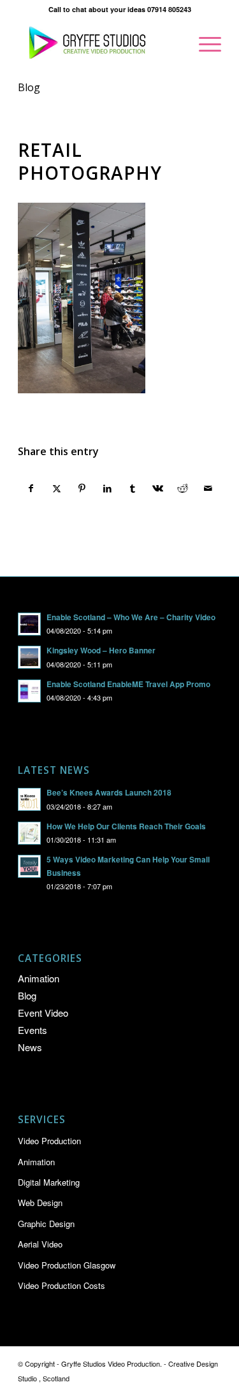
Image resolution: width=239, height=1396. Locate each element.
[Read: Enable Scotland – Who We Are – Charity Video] (29, 624)
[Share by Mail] (208, 488)
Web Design (40, 1202)
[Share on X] (57, 488)
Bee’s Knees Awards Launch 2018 (109, 792)
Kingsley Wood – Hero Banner (101, 650)
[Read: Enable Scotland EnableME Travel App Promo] (29, 691)
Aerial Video (40, 1244)
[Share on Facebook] (31, 488)
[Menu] (203, 43)
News (30, 1047)
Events (32, 1029)
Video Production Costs (61, 1285)
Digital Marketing (49, 1182)
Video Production (49, 1141)
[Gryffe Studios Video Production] (99, 43)
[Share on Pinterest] (81, 488)
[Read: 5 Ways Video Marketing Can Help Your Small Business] (29, 866)
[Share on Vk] (157, 488)
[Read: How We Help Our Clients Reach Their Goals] (29, 833)
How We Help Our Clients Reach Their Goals (126, 826)
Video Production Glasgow (66, 1265)
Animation (38, 978)
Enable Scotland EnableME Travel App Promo (128, 684)
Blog (29, 87)
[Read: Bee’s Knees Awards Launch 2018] (29, 799)
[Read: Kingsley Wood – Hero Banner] (29, 657)
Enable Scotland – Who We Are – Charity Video (131, 617)
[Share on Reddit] (183, 488)
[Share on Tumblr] (132, 488)
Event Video (43, 1012)
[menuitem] (203, 43)
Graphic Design (46, 1224)
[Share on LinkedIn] (107, 488)
